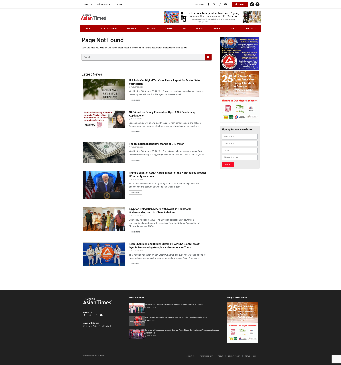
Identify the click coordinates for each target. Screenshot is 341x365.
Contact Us (87, 4)
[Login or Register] (252, 4)
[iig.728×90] (212, 22)
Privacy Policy (234, 356)
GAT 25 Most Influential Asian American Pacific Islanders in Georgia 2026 (176, 317)
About (119, 4)
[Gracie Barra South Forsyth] (239, 69)
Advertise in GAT (104, 4)
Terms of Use (250, 356)
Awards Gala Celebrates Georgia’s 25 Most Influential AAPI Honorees (174, 304)
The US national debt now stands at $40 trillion (156, 143)
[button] (257, 4)
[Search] (208, 57)
